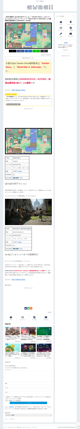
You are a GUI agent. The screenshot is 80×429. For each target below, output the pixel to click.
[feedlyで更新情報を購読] (28, 308)
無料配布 (11, 406)
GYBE (65, 42)
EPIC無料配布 (8, 285)
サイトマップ (34, 427)
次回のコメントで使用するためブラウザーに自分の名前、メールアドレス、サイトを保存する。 (29, 396)
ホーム (6, 406)
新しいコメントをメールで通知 (13, 398)
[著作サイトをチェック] (26, 308)
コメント (8, 369)
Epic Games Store (18, 90)
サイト (6, 392)
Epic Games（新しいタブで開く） (13, 104)
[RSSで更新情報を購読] (31, 308)
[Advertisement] (28, 118)
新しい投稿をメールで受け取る (13, 400)
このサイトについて (11, 427)
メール (6, 387)
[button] (44, 51)
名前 (6, 383)
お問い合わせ (19, 427)
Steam (19, 171)
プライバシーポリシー (27, 427)
